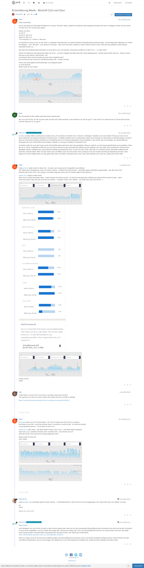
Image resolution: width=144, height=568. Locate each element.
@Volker (21, 136)
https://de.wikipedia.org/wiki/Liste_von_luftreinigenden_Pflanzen (41, 535)
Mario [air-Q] (22, 499)
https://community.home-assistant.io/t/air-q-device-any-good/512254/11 (44, 400)
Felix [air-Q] (22, 133)
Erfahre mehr (86, 566)
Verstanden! (138, 566)
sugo (20, 392)
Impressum (72, 561)
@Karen (25, 168)
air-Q (76, 557)
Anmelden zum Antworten (123, 15)
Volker (20, 19)
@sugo (23, 422)
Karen (20, 113)
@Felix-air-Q (23, 175)
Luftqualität (19, 14)
